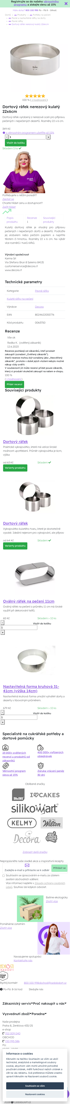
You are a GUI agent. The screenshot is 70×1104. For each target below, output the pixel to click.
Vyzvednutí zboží (15, 1014)
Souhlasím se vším (35, 1086)
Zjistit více (52, 901)
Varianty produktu (15, 467)
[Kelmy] (22, 823)
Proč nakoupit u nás (48, 1003)
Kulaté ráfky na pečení (20, 298)
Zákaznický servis (16, 1003)
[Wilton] (52, 823)
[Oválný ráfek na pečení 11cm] (35, 574)
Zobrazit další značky (35, 852)
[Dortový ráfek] (35, 415)
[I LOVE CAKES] (45, 794)
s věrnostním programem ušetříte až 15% (29, 132)
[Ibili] (18, 794)
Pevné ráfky (17, 21)
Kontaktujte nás (23, 960)
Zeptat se (8, 199)
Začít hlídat (9, 206)
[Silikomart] (35, 809)
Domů (8, 14)
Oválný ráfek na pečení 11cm (28, 601)
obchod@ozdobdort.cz (52, 982)
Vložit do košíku (16, 142)
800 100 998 (31, 982)
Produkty (21, 14)
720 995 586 (12, 1041)
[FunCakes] (51, 837)
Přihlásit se (59, 868)
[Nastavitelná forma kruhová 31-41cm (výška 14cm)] (35, 660)
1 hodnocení (39, 99)
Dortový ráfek (15, 441)
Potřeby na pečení (41, 14)
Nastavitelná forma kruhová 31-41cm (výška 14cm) (31, 688)
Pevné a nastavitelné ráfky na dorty (28, 18)
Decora (39, 306)
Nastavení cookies (35, 1094)
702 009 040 (12, 1033)
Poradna (38, 1014)
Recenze (32, 217)
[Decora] (26, 837)
